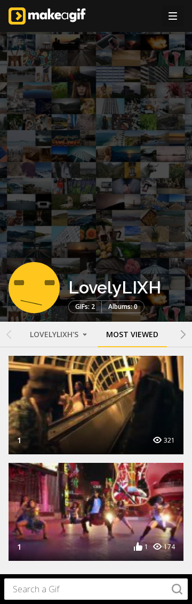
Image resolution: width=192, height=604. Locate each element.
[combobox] (96, 589)
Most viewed (132, 334)
